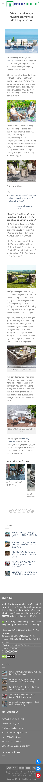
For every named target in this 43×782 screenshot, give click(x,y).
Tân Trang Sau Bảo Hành (12, 728)
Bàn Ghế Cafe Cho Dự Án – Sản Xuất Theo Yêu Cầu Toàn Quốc (24, 554)
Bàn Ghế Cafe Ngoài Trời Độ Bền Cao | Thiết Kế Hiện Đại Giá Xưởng (24, 544)
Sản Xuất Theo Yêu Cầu (12, 741)
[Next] (31, 484)
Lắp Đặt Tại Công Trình (11, 723)
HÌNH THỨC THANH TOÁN (22, 775)
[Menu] (3, 4)
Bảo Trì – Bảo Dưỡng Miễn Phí (14, 732)
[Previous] (9, 484)
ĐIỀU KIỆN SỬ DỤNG (31, 774)
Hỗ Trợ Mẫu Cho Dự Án (12, 737)
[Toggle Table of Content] (8, 192)
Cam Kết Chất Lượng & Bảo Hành (16, 746)
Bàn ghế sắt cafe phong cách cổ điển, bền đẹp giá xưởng (24, 573)
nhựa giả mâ (12, 60)
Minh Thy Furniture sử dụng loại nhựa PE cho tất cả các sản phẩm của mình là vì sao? (22, 198)
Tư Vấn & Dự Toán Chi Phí (13, 719)
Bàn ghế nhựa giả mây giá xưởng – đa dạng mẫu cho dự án (24, 535)
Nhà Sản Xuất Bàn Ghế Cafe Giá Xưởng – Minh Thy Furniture (24, 564)
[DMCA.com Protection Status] (9, 656)
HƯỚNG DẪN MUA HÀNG (14, 774)
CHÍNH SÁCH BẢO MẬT (28, 772)
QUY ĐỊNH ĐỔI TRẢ (12, 772)
